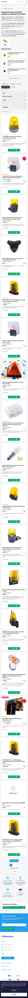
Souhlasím (14, 994)
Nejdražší (19, 84)
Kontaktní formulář (7, 957)
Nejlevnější (12, 84)
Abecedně (13, 87)
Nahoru (15, 871)
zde (2, 987)
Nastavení (14, 990)
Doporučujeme (5, 84)
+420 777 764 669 (7, 947)
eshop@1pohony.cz (8, 944)
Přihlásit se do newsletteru (8, 928)
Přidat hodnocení (7, 907)
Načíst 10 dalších (14, 860)
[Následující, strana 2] (14, 865)
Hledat (25, 5)
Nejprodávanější (5, 87)
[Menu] (26, 1)
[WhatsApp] (2, 953)
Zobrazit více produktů (14, 78)
